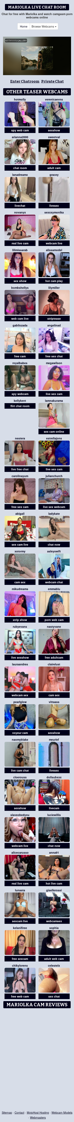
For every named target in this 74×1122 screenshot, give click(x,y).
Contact (19, 1112)
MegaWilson (54, 363)
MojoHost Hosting (38, 1112)
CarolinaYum (20, 476)
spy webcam (20, 394)
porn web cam (54, 620)
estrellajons (54, 438)
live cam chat (20, 770)
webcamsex (54, 921)
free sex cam (19, 507)
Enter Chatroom (24, 81)
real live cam (20, 243)
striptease (54, 318)
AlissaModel (54, 250)
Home (23, 26)
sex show (20, 281)
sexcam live (20, 921)
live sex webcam (54, 507)
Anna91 (54, 852)
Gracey (54, 175)
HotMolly (20, 99)
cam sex (19, 582)
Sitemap (7, 1112)
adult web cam (54, 959)
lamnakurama (54, 401)
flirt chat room (19, 406)
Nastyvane (54, 626)
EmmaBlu (54, 589)
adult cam (54, 168)
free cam (20, 356)
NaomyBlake (20, 739)
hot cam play (54, 281)
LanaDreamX (20, 175)
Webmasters (38, 1117)
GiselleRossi (54, 890)
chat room (20, 168)
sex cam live (20, 544)
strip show (20, 620)
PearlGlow (20, 702)
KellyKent (20, 401)
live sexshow (20, 657)
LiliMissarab (20, 250)
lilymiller (54, 288)
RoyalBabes (19, 363)
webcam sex (20, 695)
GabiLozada (20, 325)
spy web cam (20, 130)
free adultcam (54, 657)
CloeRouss (20, 777)
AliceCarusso (20, 852)
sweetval (54, 137)
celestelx (54, 965)
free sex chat (54, 356)
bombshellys (20, 288)
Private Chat (52, 81)
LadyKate (54, 514)
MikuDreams (20, 589)
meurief (54, 739)
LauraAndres (20, 664)
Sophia (54, 928)
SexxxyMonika (54, 212)
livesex (54, 206)
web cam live (20, 318)
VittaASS (54, 702)
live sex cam (54, 394)
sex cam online (54, 431)
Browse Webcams (43, 26)
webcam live (54, 243)
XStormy (20, 551)
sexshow (54, 130)
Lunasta (20, 890)
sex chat (54, 996)
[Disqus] (37, 1059)
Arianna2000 (20, 137)
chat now (54, 544)
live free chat (20, 469)
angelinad (54, 325)
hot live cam (54, 883)
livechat (20, 206)
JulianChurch (54, 476)
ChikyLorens (20, 965)
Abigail (19, 514)
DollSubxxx (54, 777)
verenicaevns (54, 99)
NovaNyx (20, 212)
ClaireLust (54, 664)
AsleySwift (54, 551)
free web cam (20, 996)
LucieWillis (54, 815)
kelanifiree (20, 928)
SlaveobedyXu (19, 815)
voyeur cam (20, 733)
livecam (54, 808)
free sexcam (20, 959)
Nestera (20, 438)
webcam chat (54, 582)
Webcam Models (62, 1112)
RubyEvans (20, 626)
